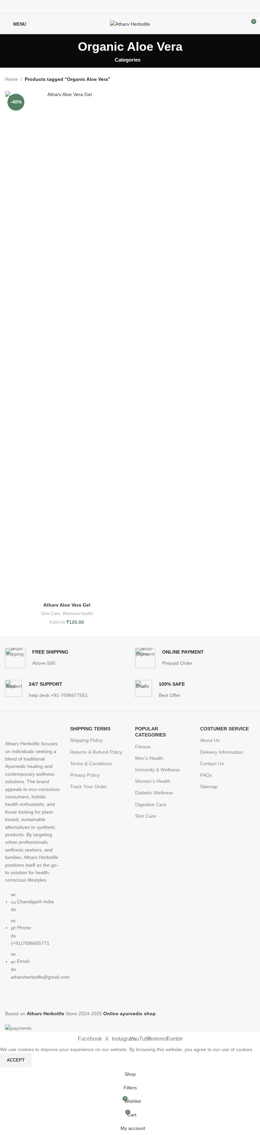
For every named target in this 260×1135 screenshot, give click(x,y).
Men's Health (149, 758)
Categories (127, 59)
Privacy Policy (85, 775)
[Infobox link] (36, 658)
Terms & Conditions (91, 763)
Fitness (143, 746)
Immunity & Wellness (157, 769)
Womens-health (78, 613)
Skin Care (50, 613)
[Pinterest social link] (130, 7)
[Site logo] (130, 23)
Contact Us (212, 763)
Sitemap (209, 786)
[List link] (32, 860)
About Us (210, 740)
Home (11, 79)
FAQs (206, 775)
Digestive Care (151, 804)
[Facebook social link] (114, 7)
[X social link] (122, 7)
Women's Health (152, 781)
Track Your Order (88, 786)
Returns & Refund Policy (96, 752)
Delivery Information (221, 752)
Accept (16, 1060)
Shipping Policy (86, 740)
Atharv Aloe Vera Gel (66, 605)
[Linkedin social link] (138, 7)
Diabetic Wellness (154, 792)
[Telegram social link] (146, 7)
